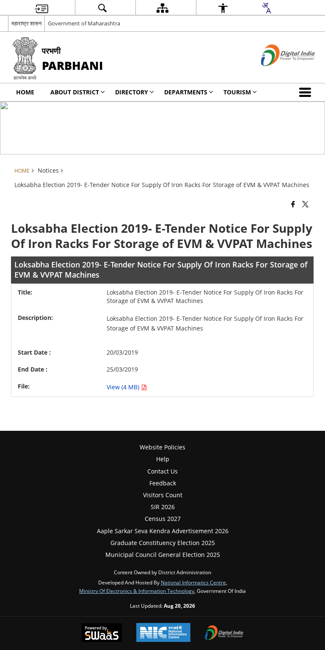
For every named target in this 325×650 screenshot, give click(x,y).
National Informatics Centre (193, 582)
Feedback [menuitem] (162, 483)
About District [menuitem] (74, 92)
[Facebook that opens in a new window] (293, 203)
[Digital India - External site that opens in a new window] (277, 73)
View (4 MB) (124, 387)
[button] (307, 92)
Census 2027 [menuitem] (163, 519)
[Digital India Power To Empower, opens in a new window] (224, 633)
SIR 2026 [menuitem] (163, 507)
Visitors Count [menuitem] (162, 495)
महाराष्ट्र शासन (26, 23)
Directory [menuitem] (131, 92)
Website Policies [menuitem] (162, 447)
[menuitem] (41, 8)
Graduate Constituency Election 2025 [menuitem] (162, 543)
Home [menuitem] (25, 92)
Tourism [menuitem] (237, 92)
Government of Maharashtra (84, 23)
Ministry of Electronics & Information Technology (136, 590)
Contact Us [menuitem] (162, 471)
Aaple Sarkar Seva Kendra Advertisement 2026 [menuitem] (163, 531)
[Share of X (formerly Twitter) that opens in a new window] (305, 203)
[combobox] (266, 8)
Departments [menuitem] (185, 92)
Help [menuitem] (162, 459)
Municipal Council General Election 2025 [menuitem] (162, 555)
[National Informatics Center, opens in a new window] (163, 633)
